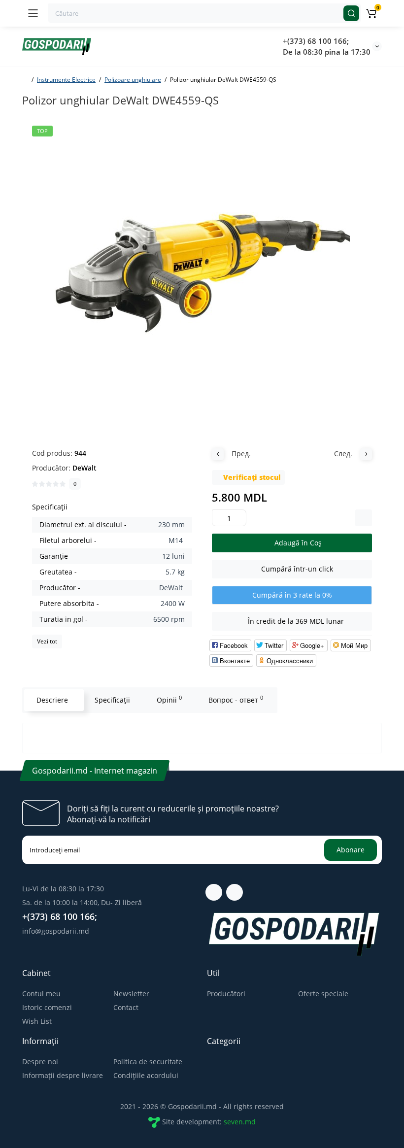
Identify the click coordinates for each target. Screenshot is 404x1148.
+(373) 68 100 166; (316, 41)
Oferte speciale (323, 993)
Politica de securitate (147, 1061)
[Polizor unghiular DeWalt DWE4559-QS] (202, 273)
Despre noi (40, 1061)
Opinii (169, 699)
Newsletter (131, 993)
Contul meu (41, 993)
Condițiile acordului (145, 1075)
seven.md (240, 1121)
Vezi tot (47, 641)
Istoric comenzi (47, 1007)
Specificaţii (112, 700)
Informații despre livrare (62, 1075)
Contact (125, 1007)
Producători (226, 993)
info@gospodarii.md (55, 931)
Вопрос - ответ (235, 699)
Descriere (52, 700)
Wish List (37, 1021)
